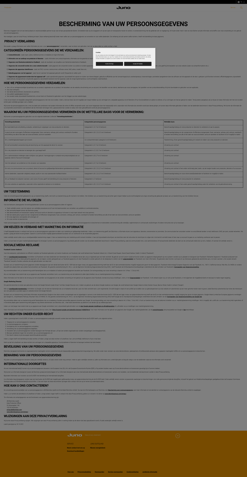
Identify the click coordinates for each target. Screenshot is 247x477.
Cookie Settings (109, 63)
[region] (124, 58)
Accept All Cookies (138, 63)
